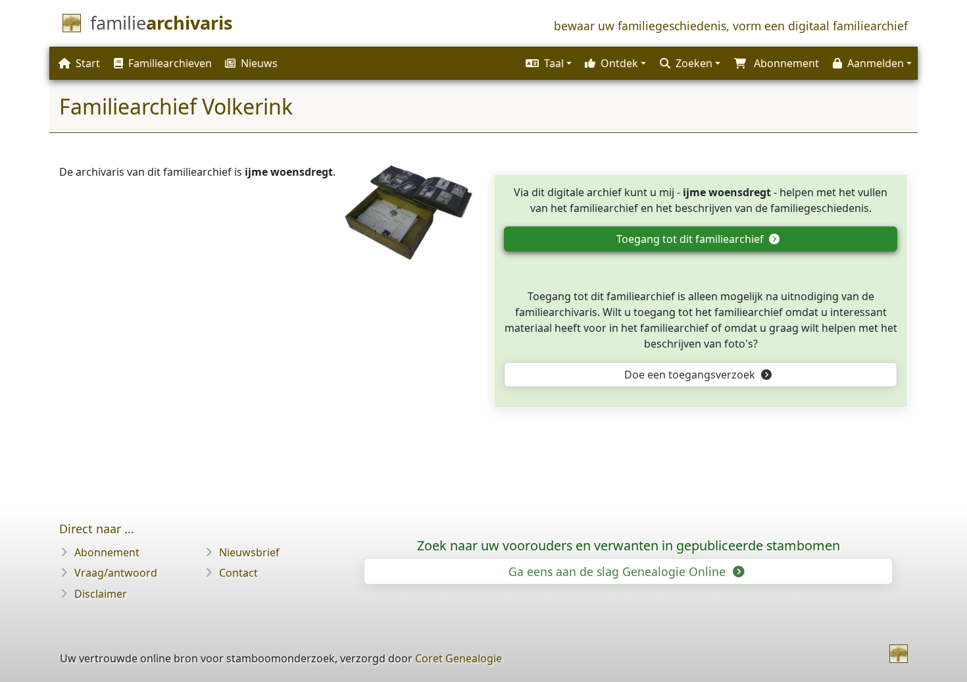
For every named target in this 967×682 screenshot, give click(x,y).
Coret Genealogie (458, 658)
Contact (238, 572)
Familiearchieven (170, 63)
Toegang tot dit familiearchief (691, 239)
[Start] (898, 653)
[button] (547, 63)
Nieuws (259, 63)
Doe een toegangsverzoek (691, 374)
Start (88, 63)
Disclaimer (100, 594)
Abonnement (106, 552)
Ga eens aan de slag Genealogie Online (618, 571)
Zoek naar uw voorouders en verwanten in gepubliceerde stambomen (628, 545)
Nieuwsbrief (249, 552)
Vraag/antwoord (115, 572)
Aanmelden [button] (875, 63)
